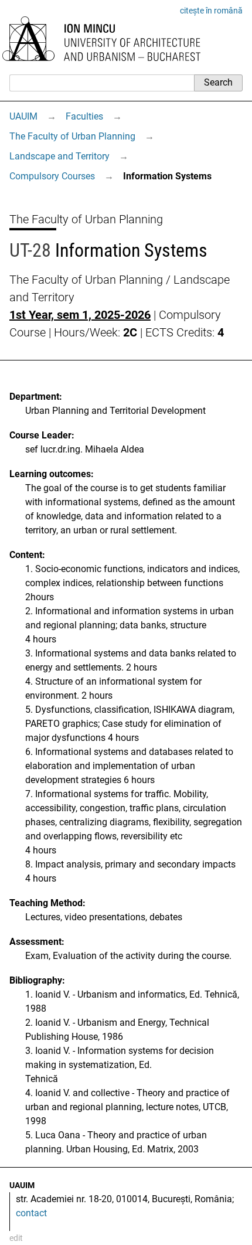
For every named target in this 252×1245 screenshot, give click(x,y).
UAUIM (23, 116)
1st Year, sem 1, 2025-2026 (80, 315)
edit (16, 1238)
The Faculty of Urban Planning (72, 136)
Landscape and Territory (59, 156)
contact (31, 1213)
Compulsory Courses (52, 176)
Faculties (84, 116)
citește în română (211, 10)
